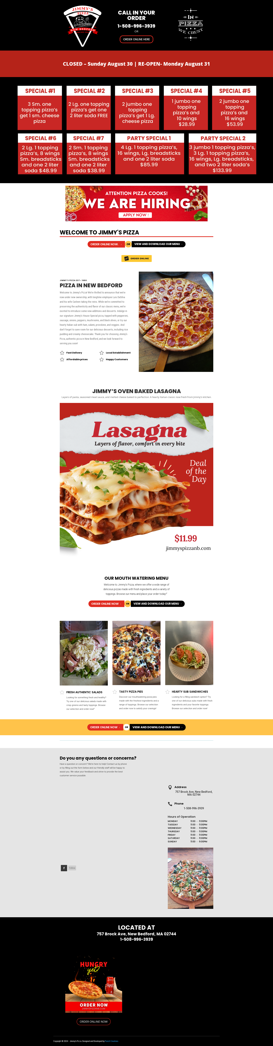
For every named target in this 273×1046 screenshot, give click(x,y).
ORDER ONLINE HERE (136, 39)
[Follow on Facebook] (64, 868)
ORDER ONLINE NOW (106, 604)
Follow (72, 868)
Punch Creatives (111, 1041)
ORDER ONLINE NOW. (106, 244)
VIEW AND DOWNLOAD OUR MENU (158, 244)
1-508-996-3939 (136, 26)
